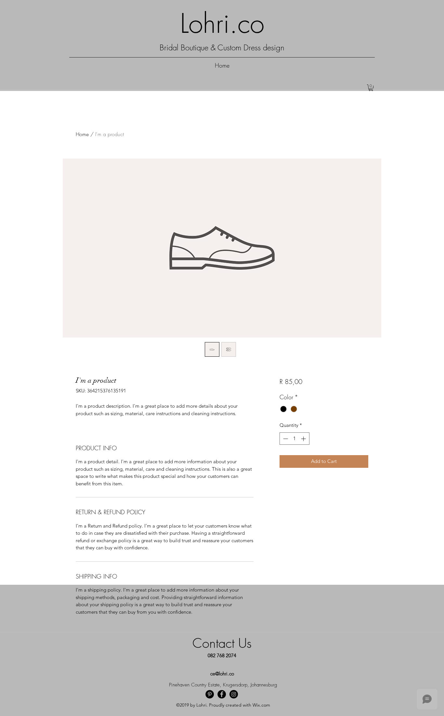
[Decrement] (285, 439)
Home (82, 134)
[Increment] (304, 439)
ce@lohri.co (222, 674)
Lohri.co (222, 23)
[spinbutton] (294, 439)
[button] (371, 87)
